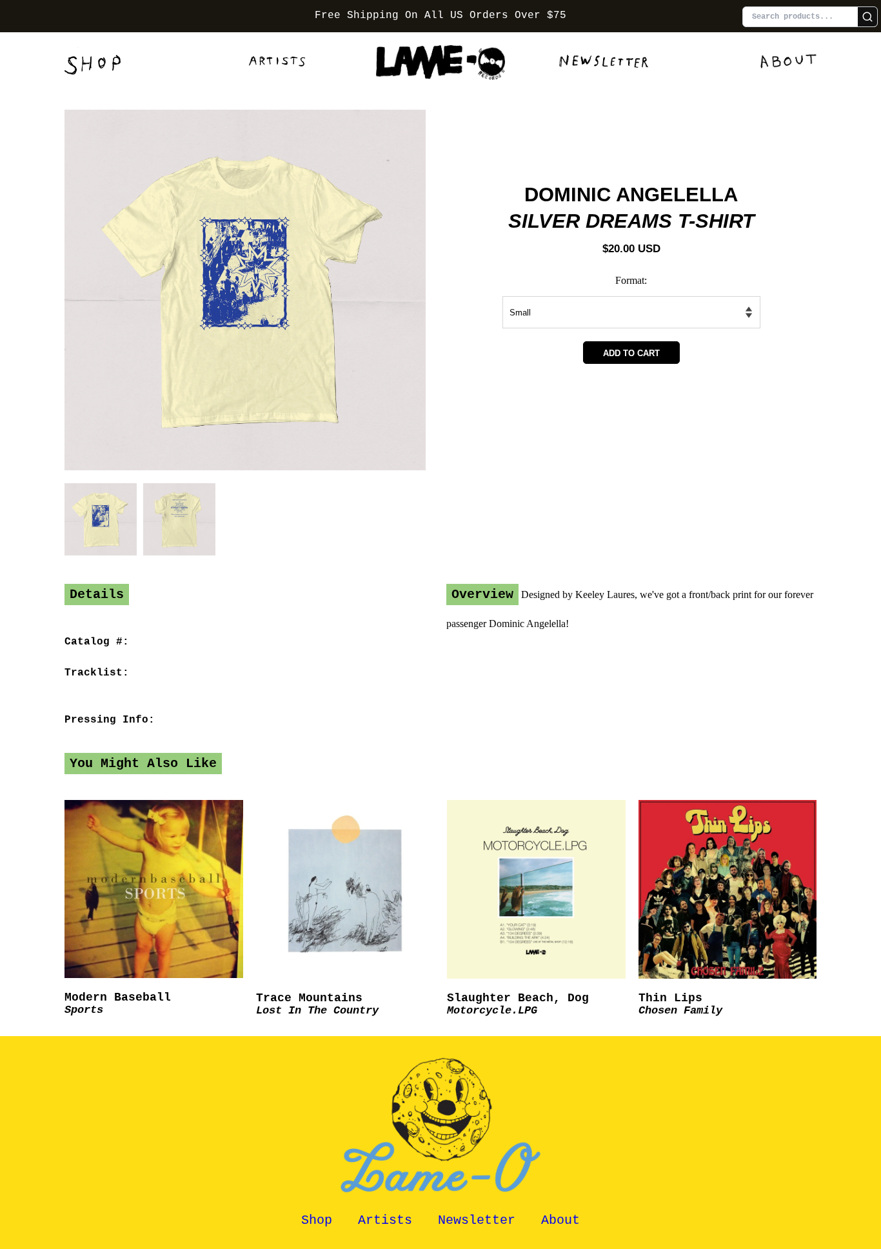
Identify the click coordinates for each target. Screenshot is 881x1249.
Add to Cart (631, 353)
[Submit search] (867, 16)
